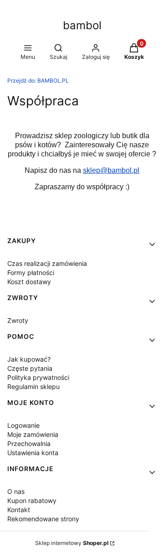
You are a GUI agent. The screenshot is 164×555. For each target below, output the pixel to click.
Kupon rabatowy (31, 500)
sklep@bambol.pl (111, 170)
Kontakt (18, 510)
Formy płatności (30, 272)
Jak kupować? (29, 359)
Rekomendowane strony (43, 519)
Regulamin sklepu (33, 386)
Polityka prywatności (38, 377)
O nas (16, 491)
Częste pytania (29, 368)
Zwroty (17, 320)
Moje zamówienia (32, 434)
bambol (82, 25)
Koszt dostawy (29, 281)
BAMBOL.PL (38, 80)
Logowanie (23, 425)
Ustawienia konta (32, 452)
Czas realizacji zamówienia (47, 263)
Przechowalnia (29, 443)
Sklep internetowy (71, 542)
